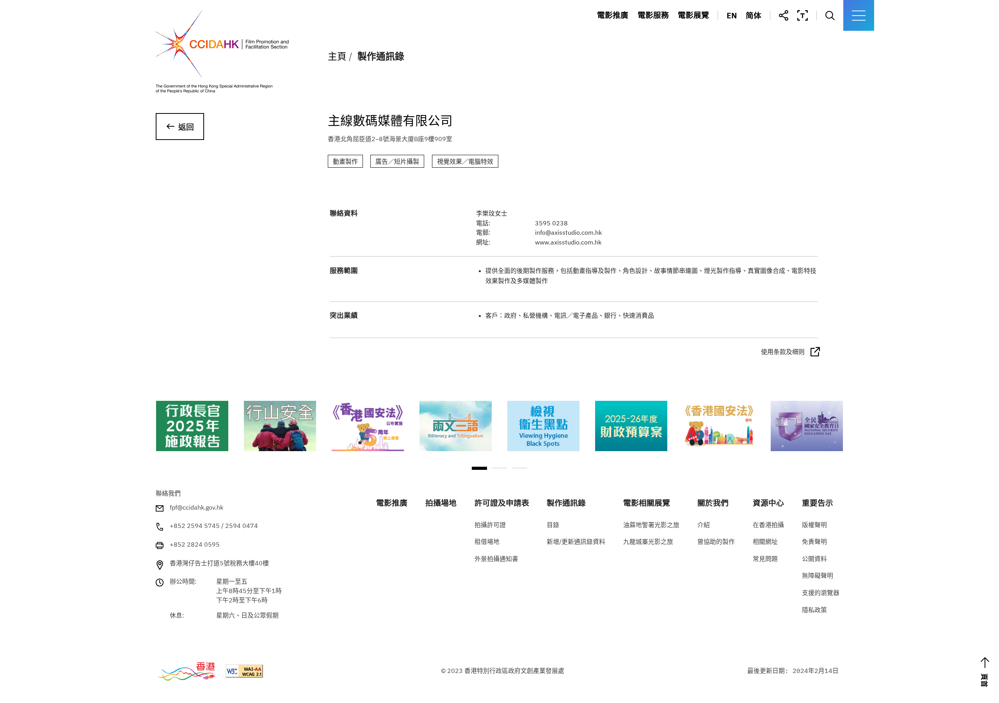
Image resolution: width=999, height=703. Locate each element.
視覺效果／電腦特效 (465, 161)
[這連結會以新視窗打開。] (192, 426)
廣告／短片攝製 (397, 161)
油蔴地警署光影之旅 (719, 31)
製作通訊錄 (663, 61)
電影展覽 (693, 15)
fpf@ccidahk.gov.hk (196, 507)
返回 (186, 127)
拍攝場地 (659, 31)
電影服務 (653, 15)
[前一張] (159, 437)
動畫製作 (345, 161)
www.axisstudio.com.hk (568, 242)
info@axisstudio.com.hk (568, 232)
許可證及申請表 (671, 45)
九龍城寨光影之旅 (715, 45)
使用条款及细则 (783, 352)
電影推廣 (612, 15)
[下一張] (839, 437)
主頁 (337, 56)
